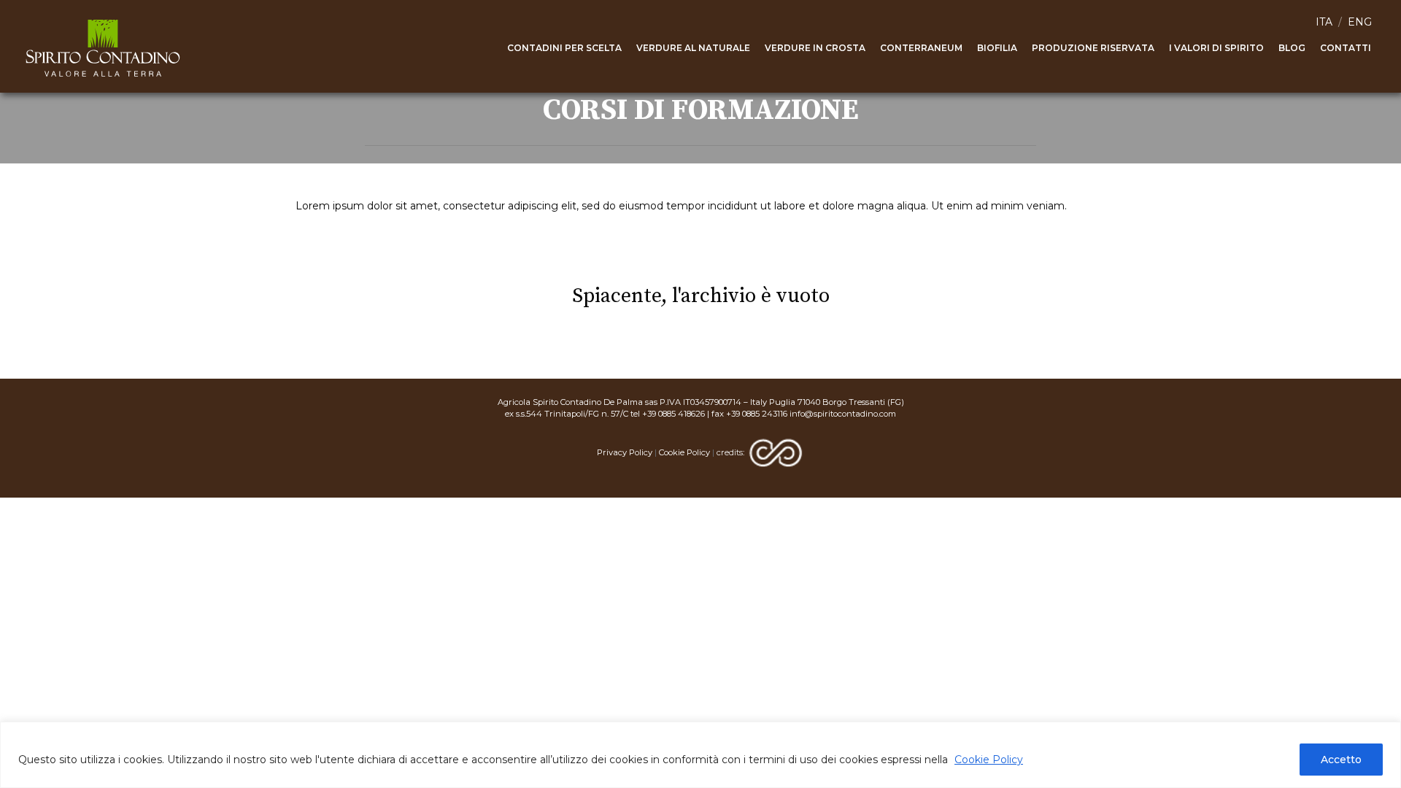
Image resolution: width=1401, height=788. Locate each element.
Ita (1324, 21)
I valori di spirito (1216, 47)
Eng (1360, 21)
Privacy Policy (624, 452)
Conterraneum (921, 47)
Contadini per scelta (564, 47)
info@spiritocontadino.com (843, 414)
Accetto (1341, 759)
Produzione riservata (1093, 47)
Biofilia (997, 47)
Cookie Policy (988, 759)
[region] (700, 755)
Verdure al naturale (693, 47)
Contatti (1345, 47)
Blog (1291, 47)
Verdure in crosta (815, 47)
